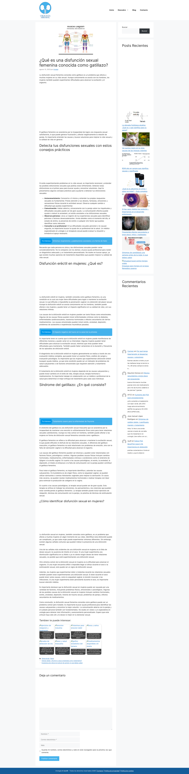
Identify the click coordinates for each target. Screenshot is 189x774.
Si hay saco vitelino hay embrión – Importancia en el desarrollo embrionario (135, 211)
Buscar (124, 27)
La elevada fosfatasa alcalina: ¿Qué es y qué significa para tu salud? (134, 127)
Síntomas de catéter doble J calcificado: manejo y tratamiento (138, 422)
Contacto (144, 10)
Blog (134, 10)
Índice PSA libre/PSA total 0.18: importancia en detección (137, 444)
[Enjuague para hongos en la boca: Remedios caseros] (136, 262)
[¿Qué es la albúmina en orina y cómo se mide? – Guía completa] (136, 180)
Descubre (122, 10)
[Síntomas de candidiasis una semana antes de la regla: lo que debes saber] (136, 244)
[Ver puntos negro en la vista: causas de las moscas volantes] (136, 139)
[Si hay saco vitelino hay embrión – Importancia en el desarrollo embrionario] (136, 201)
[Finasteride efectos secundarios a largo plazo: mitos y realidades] (136, 223)
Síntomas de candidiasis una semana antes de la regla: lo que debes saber (135, 255)
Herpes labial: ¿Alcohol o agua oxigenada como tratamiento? (62, 661)
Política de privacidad (111, 771)
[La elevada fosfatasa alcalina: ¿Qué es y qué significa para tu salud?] (136, 116)
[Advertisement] (75, 108)
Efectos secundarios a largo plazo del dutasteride (138, 376)
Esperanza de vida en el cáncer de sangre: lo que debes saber (62, 663)
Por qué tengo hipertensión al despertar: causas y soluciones (137, 354)
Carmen (130, 351)
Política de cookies (127, 771)
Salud (52, 658)
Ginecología (45, 658)
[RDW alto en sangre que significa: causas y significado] (136, 160)
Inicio (111, 10)
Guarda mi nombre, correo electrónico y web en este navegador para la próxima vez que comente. (77, 751)
